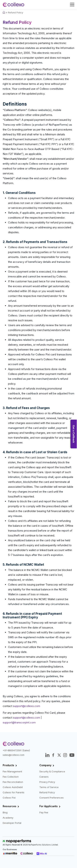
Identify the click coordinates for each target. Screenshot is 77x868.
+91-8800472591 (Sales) (16, 750)
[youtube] (71, 755)
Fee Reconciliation (13, 781)
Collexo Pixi (9, 797)
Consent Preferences (51, 797)
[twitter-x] (59, 755)
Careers (44, 776)
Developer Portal (12, 822)
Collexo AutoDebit (13, 787)
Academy (8, 817)
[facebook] (53, 755)
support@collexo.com (26, 706)
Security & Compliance (52, 771)
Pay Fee (43, 812)
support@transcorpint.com (19, 722)
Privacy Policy (47, 781)
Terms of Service (49, 787)
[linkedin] (47, 755)
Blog (5, 812)
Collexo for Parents (13, 792)
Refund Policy (47, 792)
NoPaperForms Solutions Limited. (43, 845)
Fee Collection (11, 776)
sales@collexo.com (13, 754)
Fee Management (12, 771)
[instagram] (65, 755)
